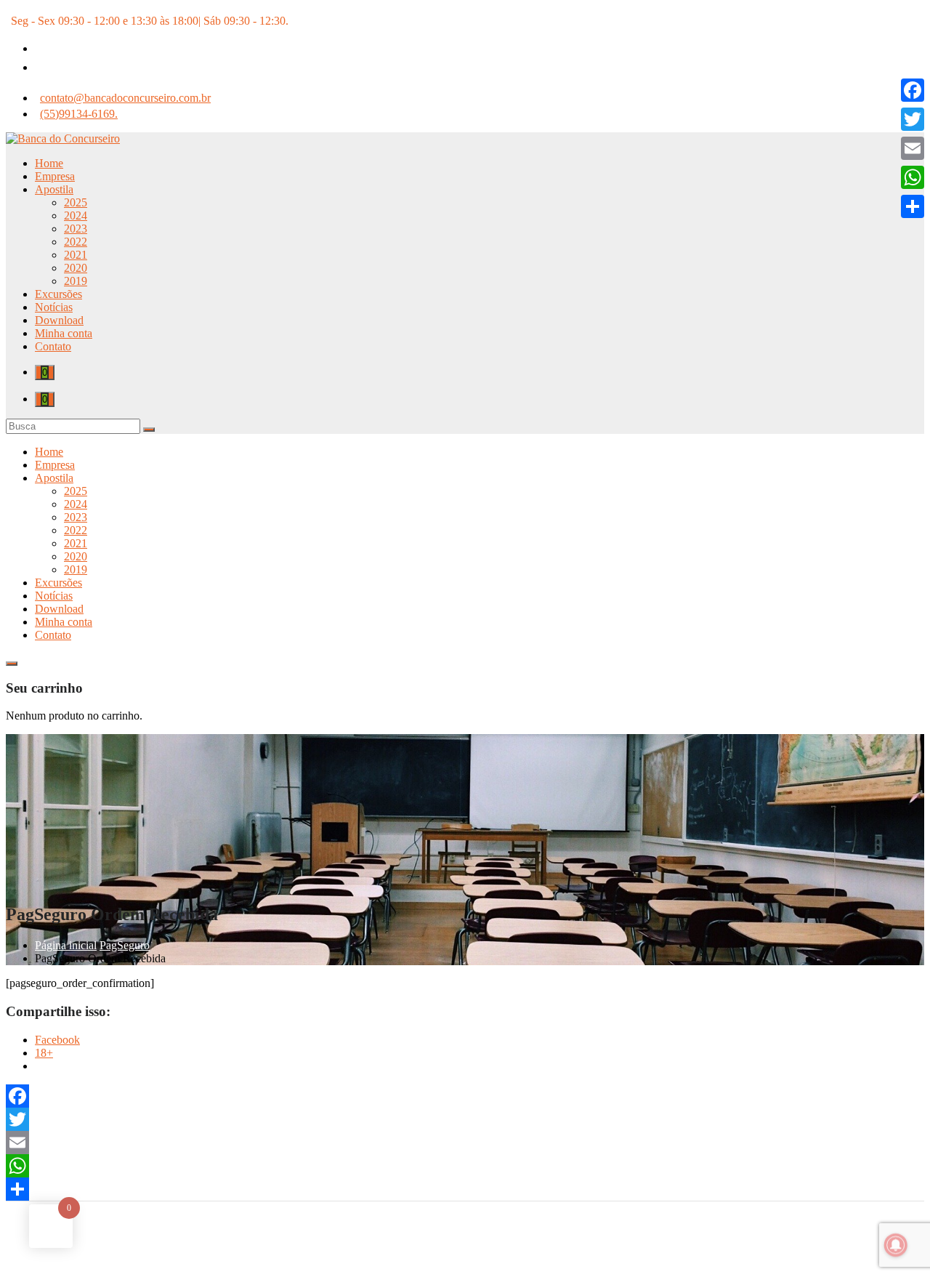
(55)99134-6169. (79, 114)
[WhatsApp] (465, 1165)
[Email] (465, 1142)
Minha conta (63, 333)
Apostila (54, 189)
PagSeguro (125, 945)
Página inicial (66, 945)
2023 (75, 228)
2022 (75, 241)
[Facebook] (465, 1096)
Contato (53, 346)
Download (59, 320)
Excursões (58, 294)
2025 (75, 202)
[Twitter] (465, 1119)
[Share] (465, 1189)
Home (49, 163)
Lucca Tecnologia (509, 1258)
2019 (75, 281)
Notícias (54, 307)
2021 (75, 255)
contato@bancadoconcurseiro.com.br (125, 98)
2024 (75, 215)
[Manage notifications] (895, 1245)
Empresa (55, 176)
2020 (75, 268)
